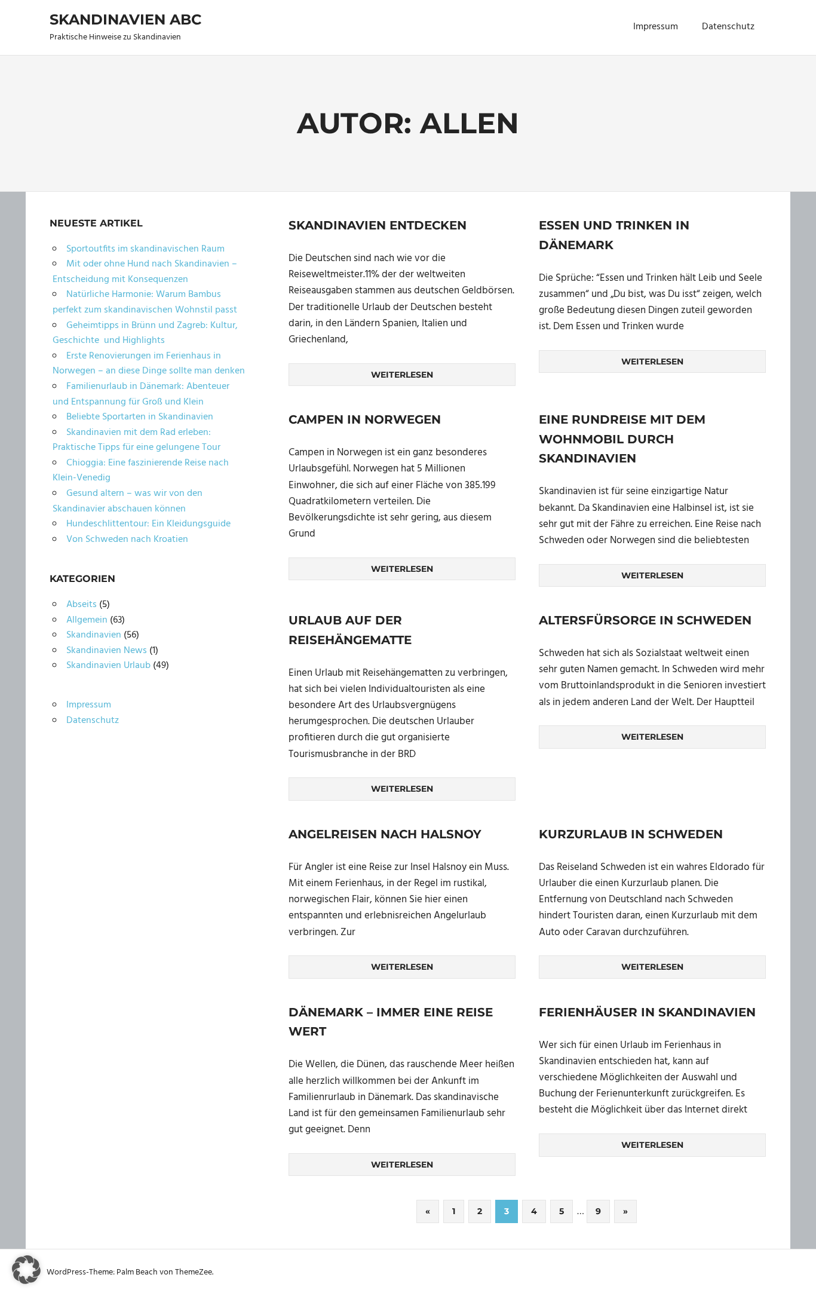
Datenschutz (728, 27)
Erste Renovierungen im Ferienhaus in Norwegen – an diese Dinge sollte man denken (149, 363)
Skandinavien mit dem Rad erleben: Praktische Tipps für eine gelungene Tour (136, 440)
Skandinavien (93, 635)
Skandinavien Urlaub (108, 665)
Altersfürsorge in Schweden (645, 620)
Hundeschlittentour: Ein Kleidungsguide (148, 524)
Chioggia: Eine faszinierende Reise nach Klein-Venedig (141, 470)
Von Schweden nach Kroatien (127, 539)
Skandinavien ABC (125, 19)
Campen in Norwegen (365, 419)
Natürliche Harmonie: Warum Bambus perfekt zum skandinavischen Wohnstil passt (145, 302)
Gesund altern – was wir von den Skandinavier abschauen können (128, 501)
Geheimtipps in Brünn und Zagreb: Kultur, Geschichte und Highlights (145, 333)
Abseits (81, 604)
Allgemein (87, 620)
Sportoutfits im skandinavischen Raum (145, 249)
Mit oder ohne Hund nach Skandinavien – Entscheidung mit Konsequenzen (145, 271)
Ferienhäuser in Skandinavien (647, 1012)
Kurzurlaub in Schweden (631, 834)
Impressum (655, 27)
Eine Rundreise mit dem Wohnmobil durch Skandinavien (622, 438)
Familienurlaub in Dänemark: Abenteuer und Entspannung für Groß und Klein (141, 394)
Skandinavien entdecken (378, 225)
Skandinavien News (106, 650)
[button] (26, 1269)
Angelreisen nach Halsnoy (385, 834)
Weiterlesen (402, 374)
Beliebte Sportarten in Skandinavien (139, 417)
